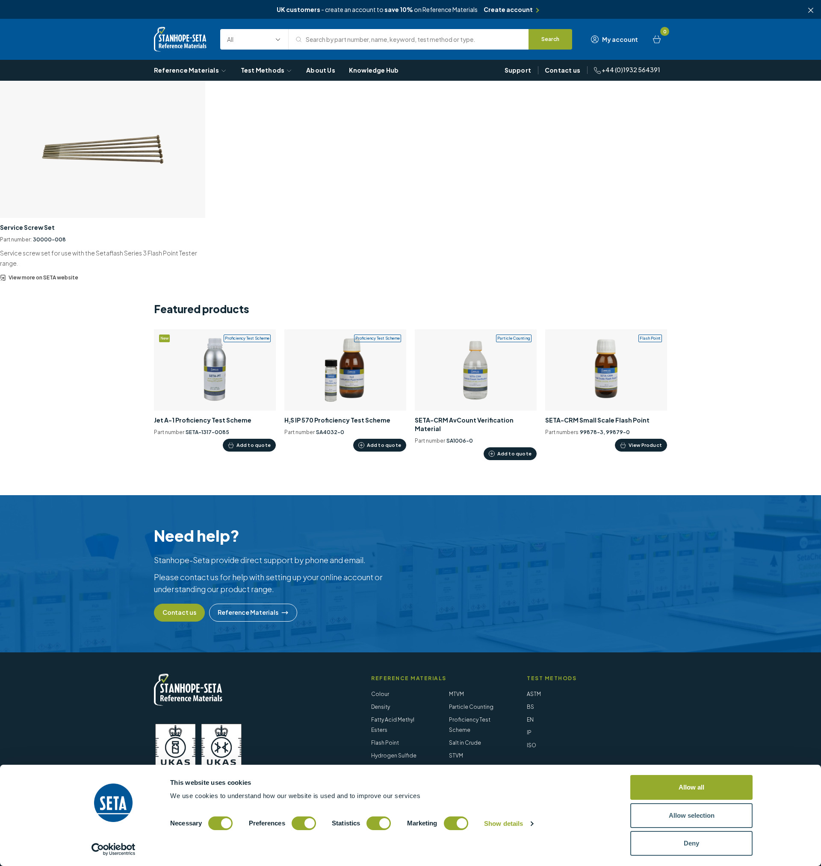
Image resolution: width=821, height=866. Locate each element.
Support (518, 70)
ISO (531, 745)
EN (530, 719)
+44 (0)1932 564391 (630, 69)
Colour (380, 694)
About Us (320, 70)
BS (530, 707)
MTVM (456, 694)
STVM (456, 755)
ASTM (534, 694)
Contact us (562, 70)
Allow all (691, 787)
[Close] (810, 10)
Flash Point (385, 743)
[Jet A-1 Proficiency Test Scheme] (215, 390)
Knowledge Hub (374, 70)
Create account (508, 9)
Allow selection (692, 815)
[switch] (304, 823)
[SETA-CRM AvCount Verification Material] (476, 395)
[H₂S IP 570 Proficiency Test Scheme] (345, 390)
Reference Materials (186, 70)
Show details (503, 823)
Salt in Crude (465, 743)
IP (529, 732)
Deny (691, 843)
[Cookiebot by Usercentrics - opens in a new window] (113, 849)
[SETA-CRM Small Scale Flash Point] (606, 390)
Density (380, 707)
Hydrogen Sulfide (393, 755)
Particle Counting (471, 707)
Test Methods (262, 70)
